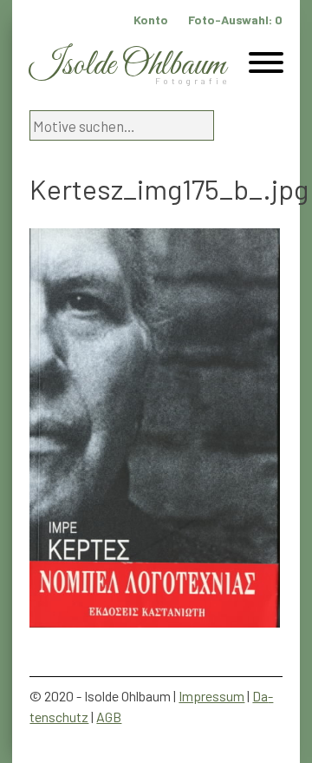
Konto (150, 19)
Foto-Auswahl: (235, 19)
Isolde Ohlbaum (127, 66)
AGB (108, 716)
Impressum (211, 695)
